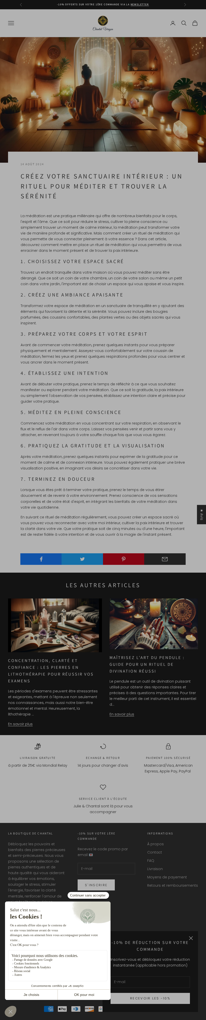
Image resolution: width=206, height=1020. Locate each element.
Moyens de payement (167, 877)
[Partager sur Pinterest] (123, 559)
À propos (155, 844)
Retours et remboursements (172, 885)
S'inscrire (96, 885)
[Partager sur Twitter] (82, 559)
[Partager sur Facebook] (41, 559)
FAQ (150, 860)
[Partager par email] (164, 559)
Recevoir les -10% (150, 998)
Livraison (155, 868)
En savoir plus (20, 724)
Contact (154, 852)
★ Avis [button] (201, 514)
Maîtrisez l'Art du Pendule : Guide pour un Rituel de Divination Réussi (147, 664)
